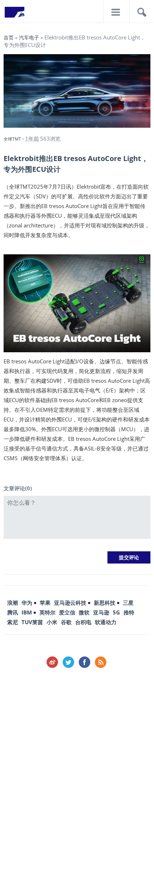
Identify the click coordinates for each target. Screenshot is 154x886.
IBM (26, 612)
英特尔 (47, 612)
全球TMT (12, 139)
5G (116, 612)
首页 (9, 37)
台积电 (83, 622)
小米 (52, 622)
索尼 (12, 622)
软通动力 (105, 622)
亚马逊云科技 (70, 602)
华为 (26, 602)
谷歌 (66, 622)
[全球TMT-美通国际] (14, 14)
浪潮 (12, 602)
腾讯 (12, 612)
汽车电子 (29, 37)
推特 (129, 612)
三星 (128, 602)
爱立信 (67, 612)
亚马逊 (101, 612)
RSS (100, 662)
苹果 (45, 602)
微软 (84, 612)
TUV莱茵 (32, 622)
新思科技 (104, 602)
